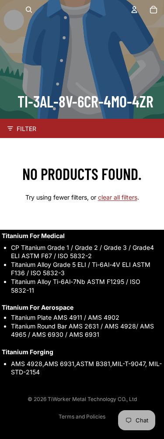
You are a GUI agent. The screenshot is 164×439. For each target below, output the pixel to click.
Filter (26, 128)
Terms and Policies (82, 416)
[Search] (28, 9)
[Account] (134, 9)
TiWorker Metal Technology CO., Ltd (92, 399)
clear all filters (117, 197)
